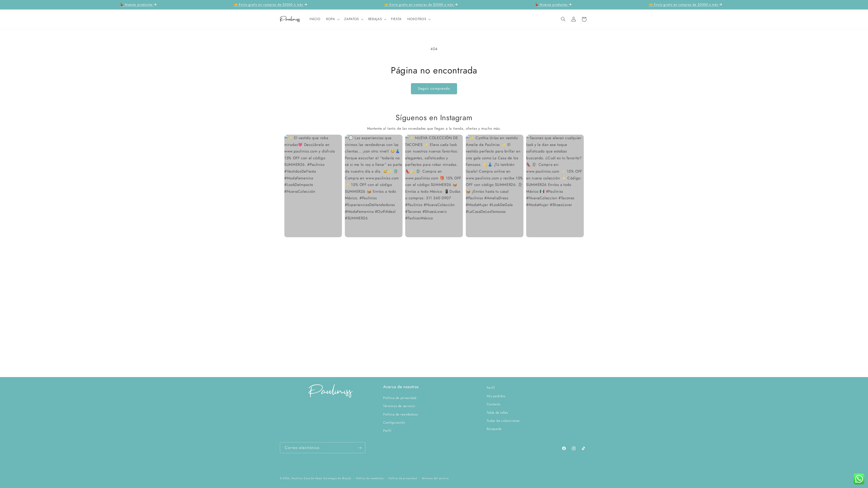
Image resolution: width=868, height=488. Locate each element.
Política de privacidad (399, 397)
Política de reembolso (370, 478)
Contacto (493, 404)
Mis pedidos (496, 396)
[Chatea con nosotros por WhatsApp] (859, 479)
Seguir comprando (434, 88)
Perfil (387, 430)
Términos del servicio (435, 478)
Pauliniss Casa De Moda (307, 478)
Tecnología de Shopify (337, 478)
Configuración (394, 422)
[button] (332, 19)
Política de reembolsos (400, 414)
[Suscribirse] (359, 447)
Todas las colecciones (503, 420)
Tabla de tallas (497, 412)
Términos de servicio (399, 406)
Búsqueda (494, 428)
